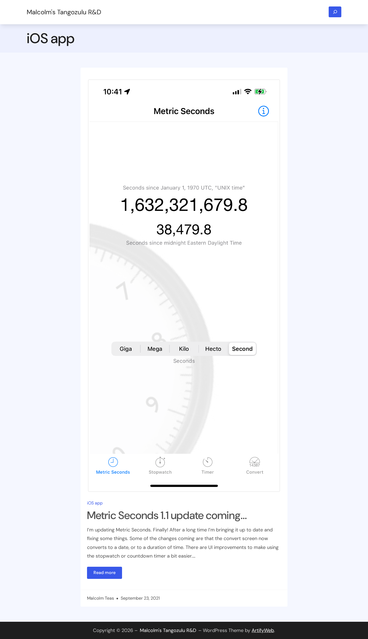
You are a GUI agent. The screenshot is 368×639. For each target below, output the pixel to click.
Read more (107, 574)
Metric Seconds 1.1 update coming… (167, 515)
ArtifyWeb (263, 630)
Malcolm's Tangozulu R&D (64, 12)
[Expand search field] (335, 11)
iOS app (95, 503)
